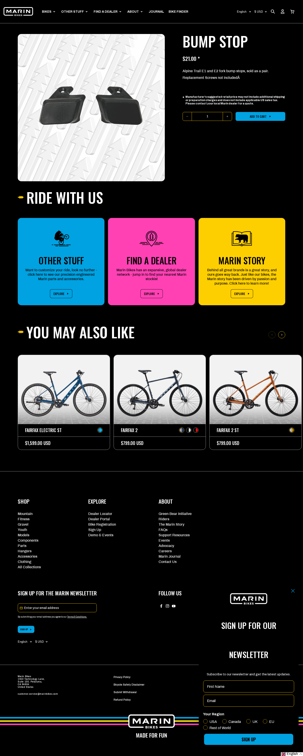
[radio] (100, 430)
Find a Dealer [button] (106, 11)
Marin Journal (170, 556)
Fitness (24, 519)
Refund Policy (122, 699)
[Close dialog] (293, 591)
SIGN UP (24, 629)
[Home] (18, 11)
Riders (164, 519)
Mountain (25, 514)
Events (164, 540)
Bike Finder (178, 11)
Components (28, 540)
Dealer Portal (99, 519)
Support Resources (174, 535)
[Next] (281, 334)
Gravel (23, 524)
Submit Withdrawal (125, 692)
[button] (292, 11)
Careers (165, 551)
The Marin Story (171, 524)
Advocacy (166, 546)
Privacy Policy (122, 677)
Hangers (24, 551)
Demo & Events (100, 535)
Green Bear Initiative (175, 514)
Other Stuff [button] (72, 11)
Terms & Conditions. (77, 617)
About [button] (133, 11)
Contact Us (168, 562)
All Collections (29, 567)
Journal (156, 11)
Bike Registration (102, 524)
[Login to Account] (282, 11)
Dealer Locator (100, 514)
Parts (22, 546)
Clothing (24, 562)
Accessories (27, 556)
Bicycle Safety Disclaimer (129, 684)
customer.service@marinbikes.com (38, 694)
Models (23, 535)
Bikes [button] (46, 11)
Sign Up (94, 530)
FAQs (163, 530)
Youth (22, 530)
